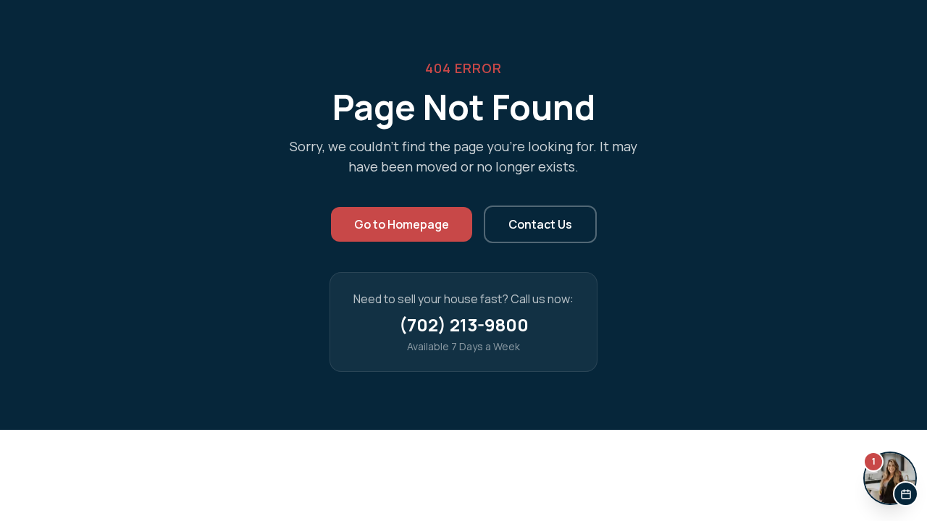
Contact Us (540, 224)
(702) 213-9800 (464, 324)
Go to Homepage (401, 224)
